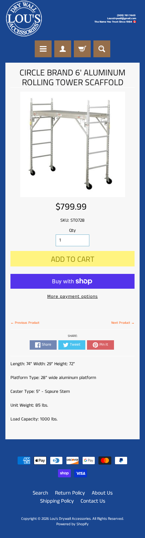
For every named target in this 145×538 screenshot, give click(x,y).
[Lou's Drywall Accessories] (23, 18)
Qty (72, 230)
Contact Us (93, 501)
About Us (102, 493)
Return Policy (70, 493)
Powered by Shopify (72, 524)
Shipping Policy (57, 501)
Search (40, 493)
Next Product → (123, 322)
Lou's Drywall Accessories (70, 518)
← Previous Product (24, 322)
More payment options (72, 296)
